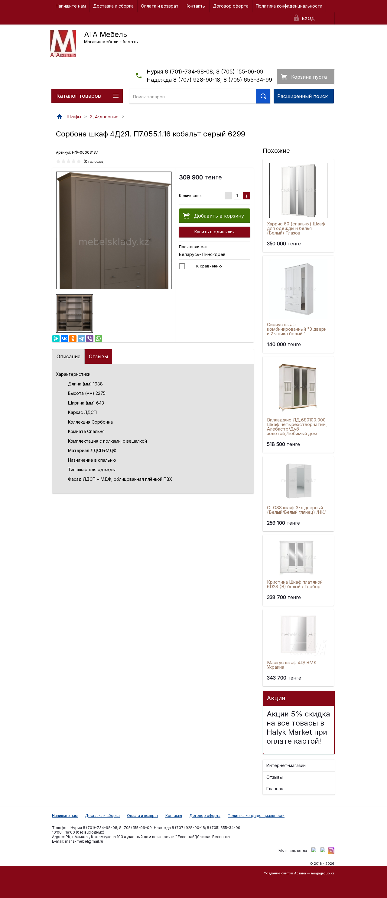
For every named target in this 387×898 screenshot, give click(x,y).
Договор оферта (231, 5)
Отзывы (98, 356)
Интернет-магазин (286, 765)
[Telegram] (81, 338)
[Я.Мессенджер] (56, 338)
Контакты (196, 5)
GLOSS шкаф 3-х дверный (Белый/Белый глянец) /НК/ (296, 510)
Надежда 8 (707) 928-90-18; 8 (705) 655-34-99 (209, 80)
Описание (68, 356)
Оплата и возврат (159, 5)
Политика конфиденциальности (289, 5)
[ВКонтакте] (64, 338)
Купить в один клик (214, 231)
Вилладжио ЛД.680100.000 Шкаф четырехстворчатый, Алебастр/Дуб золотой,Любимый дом (297, 426)
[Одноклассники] (72, 338)
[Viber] (89, 338)
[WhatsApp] (98, 338)
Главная (274, 788)
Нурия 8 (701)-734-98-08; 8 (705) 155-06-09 (205, 71)
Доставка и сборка (113, 5)
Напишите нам (71, 5)
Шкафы (74, 116)
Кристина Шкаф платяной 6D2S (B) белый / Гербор (295, 584)
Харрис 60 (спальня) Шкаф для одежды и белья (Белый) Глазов (296, 228)
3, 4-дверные (104, 116)
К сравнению (208, 266)
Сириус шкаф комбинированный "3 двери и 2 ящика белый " (297, 329)
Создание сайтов (278, 873)
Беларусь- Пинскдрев (202, 254)
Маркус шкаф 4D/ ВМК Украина (292, 665)
